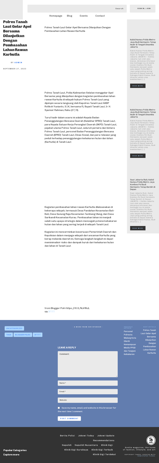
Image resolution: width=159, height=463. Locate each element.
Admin (18, 63)
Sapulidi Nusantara (86, 445)
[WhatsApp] (38, 80)
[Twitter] (18, 80)
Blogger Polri (22, 335)
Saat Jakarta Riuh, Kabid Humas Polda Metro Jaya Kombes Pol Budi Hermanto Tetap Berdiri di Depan (142, 184)
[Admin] (7, 63)
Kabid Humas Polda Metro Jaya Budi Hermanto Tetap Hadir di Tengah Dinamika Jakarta (143, 43)
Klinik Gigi (107, 445)
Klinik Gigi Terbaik (102, 449)
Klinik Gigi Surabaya (76, 449)
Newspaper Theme (146, 456)
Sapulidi (67, 445)
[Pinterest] (28, 80)
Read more (137, 86)
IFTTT (51, 311)
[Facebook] (7, 80)
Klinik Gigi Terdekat (104, 454)
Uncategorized (14, 328)
